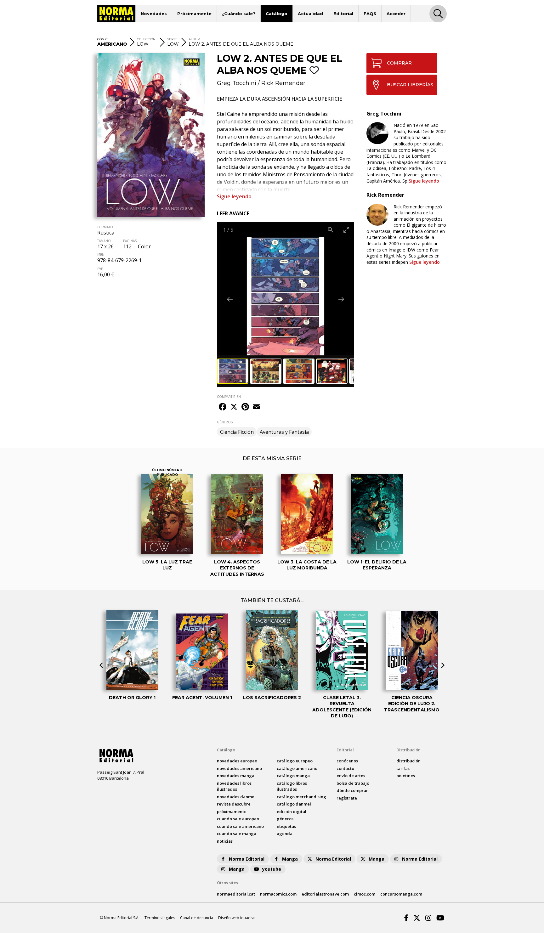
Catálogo (276, 13)
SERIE (172, 39)
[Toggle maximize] (346, 229)
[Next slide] (341, 299)
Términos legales (159, 917)
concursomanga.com (401, 894)
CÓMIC (102, 39)
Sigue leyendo (234, 196)
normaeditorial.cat (236, 894)
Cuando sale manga (236, 833)
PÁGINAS (130, 241)
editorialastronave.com (325, 894)
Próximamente (194, 13)
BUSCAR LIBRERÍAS (410, 85)
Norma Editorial (246, 859)
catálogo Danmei (294, 804)
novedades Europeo (237, 761)
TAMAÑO (104, 241)
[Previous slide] (229, 299)
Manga (290, 859)
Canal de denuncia (196, 917)
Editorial (343, 13)
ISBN (101, 254)
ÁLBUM (194, 39)
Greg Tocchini (236, 83)
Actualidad (310, 13)
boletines (405, 775)
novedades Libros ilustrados (234, 786)
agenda (284, 833)
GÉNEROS (225, 422)
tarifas (403, 768)
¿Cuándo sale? (238, 13)
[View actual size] (330, 229)
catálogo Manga (293, 775)
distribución (408, 761)
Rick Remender (283, 83)
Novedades (154, 13)
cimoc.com (364, 894)
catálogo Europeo (295, 761)
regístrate (347, 798)
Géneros (285, 819)
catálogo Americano (297, 768)
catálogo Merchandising (301, 797)
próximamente (231, 811)
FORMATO (105, 227)
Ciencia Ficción (237, 431)
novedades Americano (239, 768)
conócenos (347, 761)
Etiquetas (286, 826)
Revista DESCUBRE (234, 804)
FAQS (370, 13)
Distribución (408, 750)
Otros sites (227, 882)
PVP (100, 269)
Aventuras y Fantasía (284, 431)
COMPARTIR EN (229, 396)
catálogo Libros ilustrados (292, 786)
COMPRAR (399, 63)
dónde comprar (352, 790)
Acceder (396, 13)
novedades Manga (235, 775)
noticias (225, 841)
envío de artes (351, 775)
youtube (271, 869)
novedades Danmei (236, 797)
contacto (345, 768)
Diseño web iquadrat (237, 917)
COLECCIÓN (146, 39)
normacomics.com (278, 894)
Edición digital (291, 811)
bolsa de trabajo (353, 783)
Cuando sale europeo (238, 819)
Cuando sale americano (240, 826)
